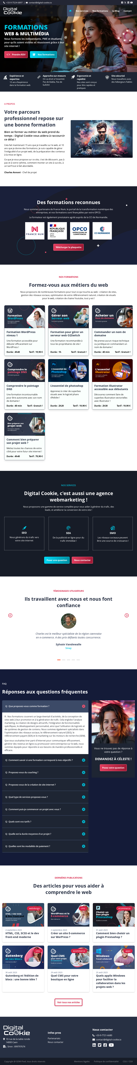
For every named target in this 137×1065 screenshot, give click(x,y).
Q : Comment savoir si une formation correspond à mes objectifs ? (39, 760)
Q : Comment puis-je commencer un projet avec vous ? (33, 809)
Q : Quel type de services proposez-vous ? (26, 797)
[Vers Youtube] (112, 1045)
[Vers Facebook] (106, 1045)
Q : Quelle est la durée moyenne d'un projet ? (28, 833)
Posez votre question (113, 767)
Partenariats (54, 1038)
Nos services (82, 10)
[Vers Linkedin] (95, 1045)
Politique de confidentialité (106, 1061)
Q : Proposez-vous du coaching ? (21, 772)
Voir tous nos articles (68, 1002)
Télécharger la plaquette (68, 247)
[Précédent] (10, 615)
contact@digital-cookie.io (40, 2)
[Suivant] (127, 615)
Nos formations (46, 54)
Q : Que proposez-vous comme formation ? (27, 706)
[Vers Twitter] (100, 1045)
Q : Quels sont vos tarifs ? (18, 821)
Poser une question (57, 560)
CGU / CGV (128, 1061)
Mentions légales (82, 1061)
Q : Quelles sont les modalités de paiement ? (27, 846)
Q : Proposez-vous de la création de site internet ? (30, 784)
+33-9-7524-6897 (14, 2)
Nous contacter (82, 560)
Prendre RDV (18, 54)
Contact (128, 10)
